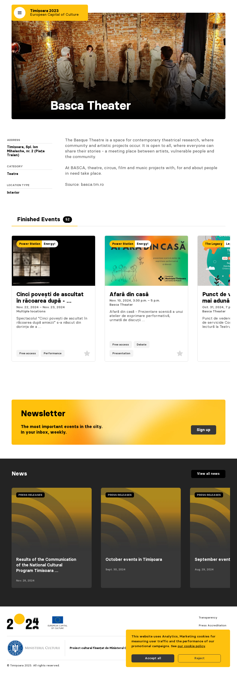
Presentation (121, 353)
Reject (199, 658)
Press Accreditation (212, 625)
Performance (53, 353)
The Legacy (213, 243)
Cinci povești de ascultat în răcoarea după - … (50, 298)
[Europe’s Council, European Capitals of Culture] (57, 628)
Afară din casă (129, 294)
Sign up (203, 430)
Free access (27, 353)
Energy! (49, 243)
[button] (19, 13)
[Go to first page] (23, 622)
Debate (142, 344)
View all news (208, 473)
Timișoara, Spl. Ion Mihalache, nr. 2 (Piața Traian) (26, 151)
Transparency (208, 617)
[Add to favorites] (87, 353)
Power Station (29, 243)
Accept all (153, 658)
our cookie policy (191, 646)
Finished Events (43, 219)
